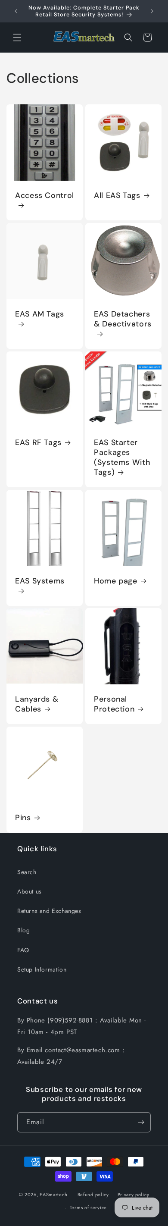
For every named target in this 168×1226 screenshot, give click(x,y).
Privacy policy (133, 1194)
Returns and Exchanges (49, 910)
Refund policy (93, 1194)
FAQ (23, 950)
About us (29, 891)
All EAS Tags (117, 196)
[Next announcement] (152, 11)
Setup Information (41, 969)
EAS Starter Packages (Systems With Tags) (122, 457)
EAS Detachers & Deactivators (123, 319)
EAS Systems (40, 581)
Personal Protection (114, 704)
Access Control (44, 196)
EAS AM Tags (39, 314)
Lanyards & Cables (36, 704)
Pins (23, 818)
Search (27, 872)
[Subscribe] (140, 1122)
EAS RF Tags (38, 443)
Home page (115, 581)
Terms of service (88, 1207)
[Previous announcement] (15, 11)
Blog (23, 930)
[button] (17, 37)
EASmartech (53, 1194)
